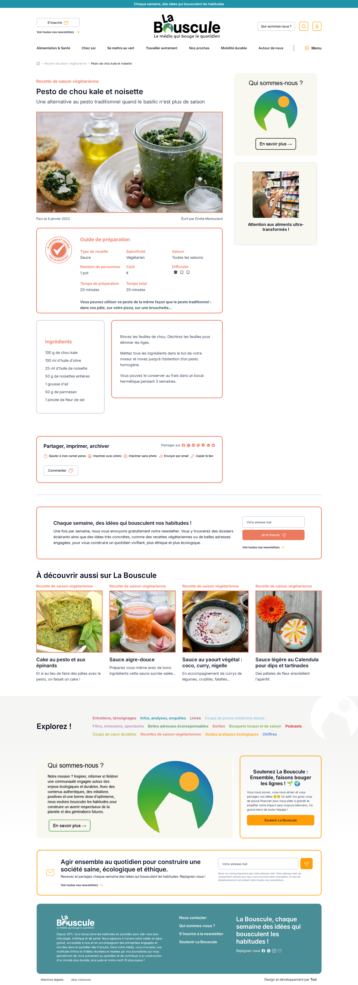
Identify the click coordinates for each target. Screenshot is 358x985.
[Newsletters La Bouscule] (279, 951)
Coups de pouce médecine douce (235, 718)
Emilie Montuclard (209, 219)
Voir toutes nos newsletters (56, 32)
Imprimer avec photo (107, 456)
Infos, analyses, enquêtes (163, 718)
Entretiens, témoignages (114, 718)
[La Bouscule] (187, 26)
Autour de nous (271, 48)
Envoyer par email (176, 456)
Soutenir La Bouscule (280, 820)
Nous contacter (193, 917)
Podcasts (293, 726)
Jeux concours (81, 979)
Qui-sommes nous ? (276, 26)
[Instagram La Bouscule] (188, 445)
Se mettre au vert (120, 48)
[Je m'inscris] (306, 863)
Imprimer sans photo (143, 456)
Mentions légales (52, 979)
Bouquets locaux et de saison (255, 726)
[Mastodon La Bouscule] (198, 445)
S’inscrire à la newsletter (201, 934)
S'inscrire (55, 22)
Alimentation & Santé (53, 48)
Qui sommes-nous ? (197, 926)
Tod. (313, 979)
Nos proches (199, 48)
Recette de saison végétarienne (65, 63)
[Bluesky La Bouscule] (213, 445)
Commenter (57, 470)
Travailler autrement (161, 48)
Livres (195, 718)
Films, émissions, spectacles (118, 726)
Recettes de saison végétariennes (170, 734)
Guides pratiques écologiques (232, 734)
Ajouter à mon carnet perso (67, 456)
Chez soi (89, 48)
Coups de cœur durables (115, 734)
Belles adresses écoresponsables (178, 726)
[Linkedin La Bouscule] (193, 445)
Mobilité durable (234, 48)
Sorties (218, 726)
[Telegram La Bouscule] (203, 445)
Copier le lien (204, 456)
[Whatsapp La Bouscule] (208, 445)
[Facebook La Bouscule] (183, 445)
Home (38, 63)
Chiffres (269, 734)
